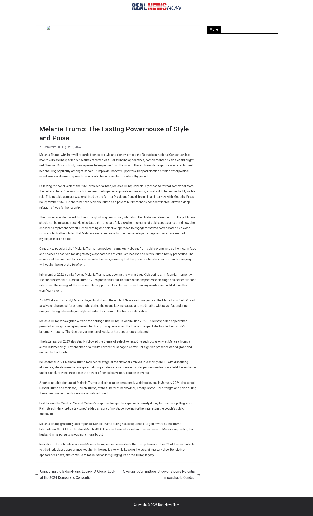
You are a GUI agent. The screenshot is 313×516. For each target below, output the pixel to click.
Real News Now (168, 504)
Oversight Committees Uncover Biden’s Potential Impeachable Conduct (159, 474)
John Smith (49, 147)
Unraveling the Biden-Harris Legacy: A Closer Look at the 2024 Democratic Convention (77, 474)
